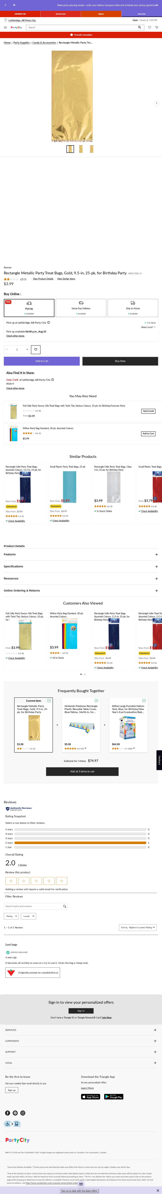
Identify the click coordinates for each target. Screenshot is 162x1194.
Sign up (12, 1090)
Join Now (107, 1018)
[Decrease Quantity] (6, 349)
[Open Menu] (5, 28)
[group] (16, 506)
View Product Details (43, 279)
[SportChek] (60, 14)
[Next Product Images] (156, 103)
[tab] (29, 308)
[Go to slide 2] (81, 149)
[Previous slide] (5, 5)
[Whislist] (149, 28)
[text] (25, 516)
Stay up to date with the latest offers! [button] (79, 1191)
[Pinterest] (15, 1113)
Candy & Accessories (44, 42)
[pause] (14, 5)
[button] (140, 28)
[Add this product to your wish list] (35, 349)
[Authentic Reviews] (19, 808)
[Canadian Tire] (20, 14)
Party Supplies (21, 42)
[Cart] (156, 28)
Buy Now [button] (120, 361)
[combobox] (140, 927)
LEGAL (8, 1063)
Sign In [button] (81, 1011)
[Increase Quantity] (27, 349)
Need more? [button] (147, 327)
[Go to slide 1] (70, 149)
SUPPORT (10, 1052)
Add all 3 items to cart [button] (82, 771)
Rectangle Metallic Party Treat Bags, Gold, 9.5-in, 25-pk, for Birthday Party (65, 273)
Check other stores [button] (15, 336)
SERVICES (10, 1030)
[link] (16, 279)
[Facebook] (7, 1113)
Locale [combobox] (27, 916)
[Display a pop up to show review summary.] (86, 749)
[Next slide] (156, 5)
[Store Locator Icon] (6, 20)
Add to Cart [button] (41, 361)
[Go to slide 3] (92, 149)
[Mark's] (101, 14)
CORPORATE (12, 1041)
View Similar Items (66, 279)
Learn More (87, 1088)
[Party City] (142, 14)
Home (7, 42)
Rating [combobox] (9, 916)
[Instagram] (22, 1113)
